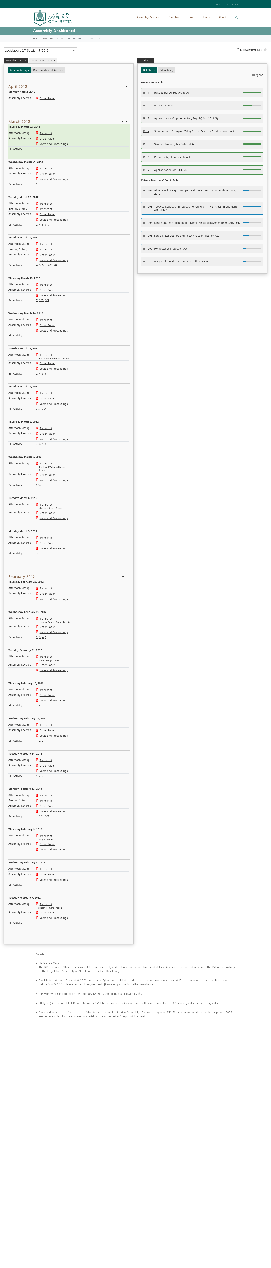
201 (41, 553)
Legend (258, 75)
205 (56, 265)
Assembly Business (53, 38)
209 (47, 300)
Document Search (253, 50)
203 (50, 265)
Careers (216, 4)
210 (44, 335)
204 (44, 409)
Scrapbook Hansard (132, 1016)
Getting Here (231, 4)
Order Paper (47, 98)
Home (36, 38)
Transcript (46, 133)
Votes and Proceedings (54, 144)
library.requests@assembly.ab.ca (105, 984)
